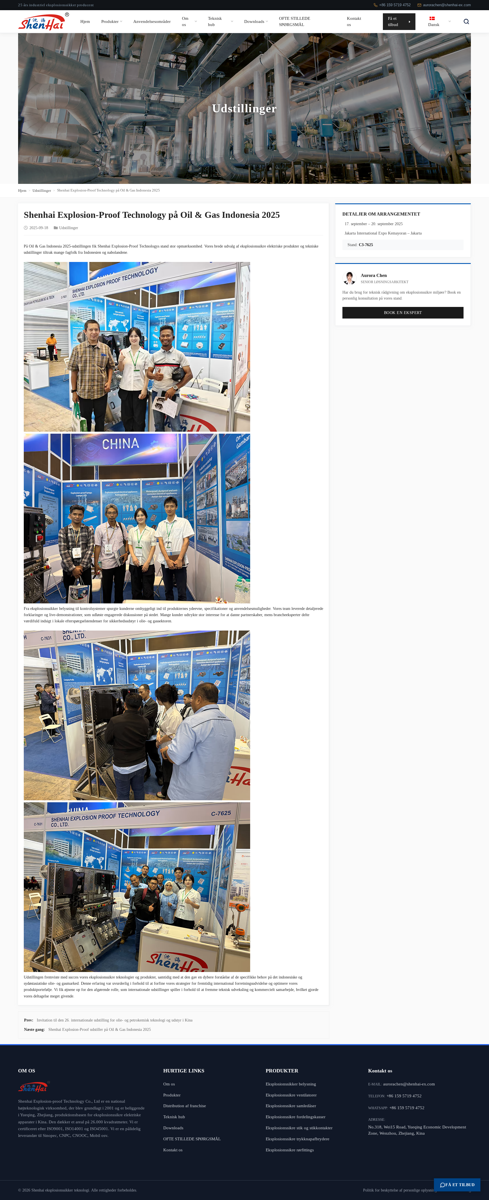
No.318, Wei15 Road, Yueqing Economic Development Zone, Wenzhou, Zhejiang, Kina (417, 1130)
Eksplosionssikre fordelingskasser (295, 1116)
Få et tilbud (393, 21)
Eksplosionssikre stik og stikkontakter (299, 1127)
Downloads (254, 21)
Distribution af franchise (184, 1105)
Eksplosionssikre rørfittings (290, 1149)
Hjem (85, 21)
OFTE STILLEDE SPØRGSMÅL (294, 21)
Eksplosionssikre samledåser (291, 1105)
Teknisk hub (215, 21)
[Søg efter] (466, 21)
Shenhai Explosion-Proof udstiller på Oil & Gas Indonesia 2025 (99, 1029)
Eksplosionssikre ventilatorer (291, 1095)
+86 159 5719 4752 (395, 5)
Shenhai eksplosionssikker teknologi (60, 1190)
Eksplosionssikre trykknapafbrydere (297, 1138)
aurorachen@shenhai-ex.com (447, 5)
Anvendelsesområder (152, 21)
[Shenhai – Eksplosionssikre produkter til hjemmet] (82, 1086)
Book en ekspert (403, 313)
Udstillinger (42, 190)
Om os (185, 21)
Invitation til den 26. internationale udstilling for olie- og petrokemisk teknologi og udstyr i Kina (114, 1020)
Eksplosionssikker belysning (291, 1083)
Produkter (110, 21)
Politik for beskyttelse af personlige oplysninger (401, 1190)
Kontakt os (354, 21)
